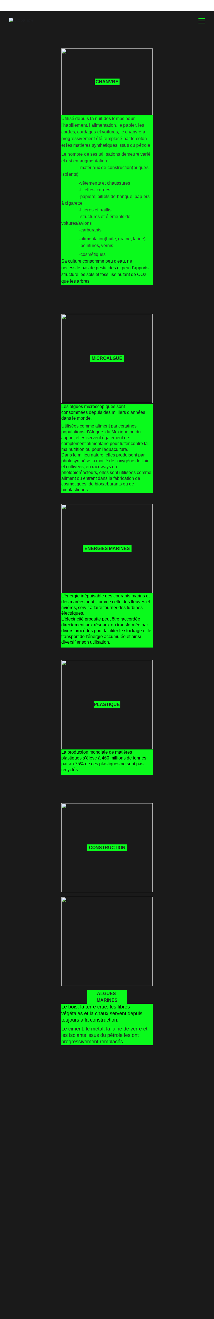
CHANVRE (107, 81)
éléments (115, 216)
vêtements (90, 183)
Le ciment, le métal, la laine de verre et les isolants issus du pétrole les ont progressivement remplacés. (105, 1035)
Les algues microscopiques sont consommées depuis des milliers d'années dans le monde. (103, 412)
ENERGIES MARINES (107, 548)
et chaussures (115, 183)
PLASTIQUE (107, 704)
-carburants (90, 230)
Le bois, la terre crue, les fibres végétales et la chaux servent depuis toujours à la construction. (102, 1013)
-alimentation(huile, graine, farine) (112, 238)
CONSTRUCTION (107, 847)
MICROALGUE (107, 358)
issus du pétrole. (134, 145)
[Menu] (201, 20)
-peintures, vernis (96, 245)
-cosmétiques (92, 254)
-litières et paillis (95, 209)
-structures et (92, 216)
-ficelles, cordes (94, 189)
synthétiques (104, 145)
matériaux (90, 167)
